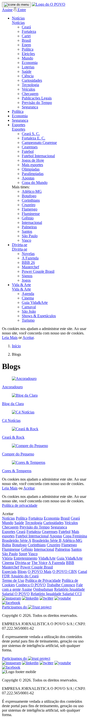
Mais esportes (32, 165)
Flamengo (29, 209)
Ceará (26, 27)
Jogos (26, 280)
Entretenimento (25, 558)
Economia (30, 62)
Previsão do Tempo (37, 102)
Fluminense (31, 214)
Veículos (28, 89)
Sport (23, 554)
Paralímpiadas (33, 174)
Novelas (28, 254)
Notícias (18, 18)
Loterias (28, 67)
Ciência (28, 76)
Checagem (30, 94)
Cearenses (30, 147)
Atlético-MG (32, 191)
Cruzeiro (28, 205)
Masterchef (30, 267)
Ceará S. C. (31, 134)
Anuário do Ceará (25, 576)
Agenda (28, 294)
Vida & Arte (21, 285)
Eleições (28, 54)
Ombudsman (43, 589)
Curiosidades (32, 80)
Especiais (9, 571)
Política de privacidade (19, 505)
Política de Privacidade (43, 580)
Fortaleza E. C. (33, 138)
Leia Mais (10, 337)
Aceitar (28, 337)
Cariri (26, 36)
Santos (27, 231)
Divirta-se (19, 245)
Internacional (32, 222)
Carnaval (29, 307)
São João (29, 311)
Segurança (30, 107)
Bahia (6, 545)
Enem (26, 45)
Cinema (28, 298)
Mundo (27, 58)
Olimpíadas (31, 169)
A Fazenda (30, 258)
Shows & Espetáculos (39, 316)
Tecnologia (30, 85)
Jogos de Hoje (33, 160)
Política (27, 49)
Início (16, 346)
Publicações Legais (37, 98)
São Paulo (30, 236)
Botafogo (29, 196)
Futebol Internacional (38, 156)
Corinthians (31, 200)
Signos (27, 276)
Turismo (28, 320)
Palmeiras (29, 227)
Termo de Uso (13, 580)
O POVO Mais (39, 571)
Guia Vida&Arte (35, 302)
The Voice (39, 563)
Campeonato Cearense (39, 142)
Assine (7, 10)
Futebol (28, 151)
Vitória (7, 558)
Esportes (18, 125)
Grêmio (28, 218)
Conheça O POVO (31, 585)
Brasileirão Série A (16, 540)
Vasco (26, 240)
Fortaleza (29, 31)
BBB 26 (28, 262)
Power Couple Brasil (38, 271)
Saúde (26, 71)
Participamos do (15, 607)
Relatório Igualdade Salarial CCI (56, 594)
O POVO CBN (64, 571)
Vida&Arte (47, 558)
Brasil (26, 40)
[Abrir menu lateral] (16, 4)
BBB (70, 563)
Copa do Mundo (34, 182)
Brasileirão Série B (47, 540)
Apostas (28, 178)
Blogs (22, 571)
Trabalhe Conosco (61, 585)
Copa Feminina (75, 536)
